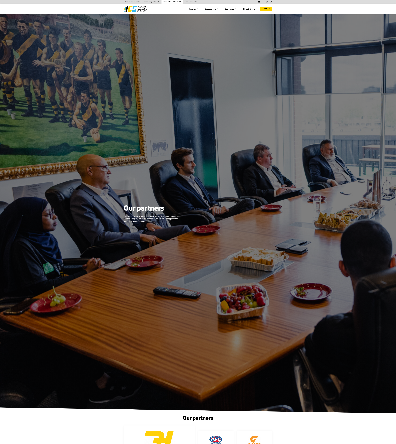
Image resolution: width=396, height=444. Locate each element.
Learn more (229, 9)
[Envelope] (270, 1)
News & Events (249, 9)
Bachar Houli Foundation (132, 2)
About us (192, 9)
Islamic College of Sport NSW (172, 2)
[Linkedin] (259, 1)
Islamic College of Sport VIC (152, 2)
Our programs (210, 9)
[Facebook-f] (263, 1)
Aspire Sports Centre (191, 2)
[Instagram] (266, 1)
